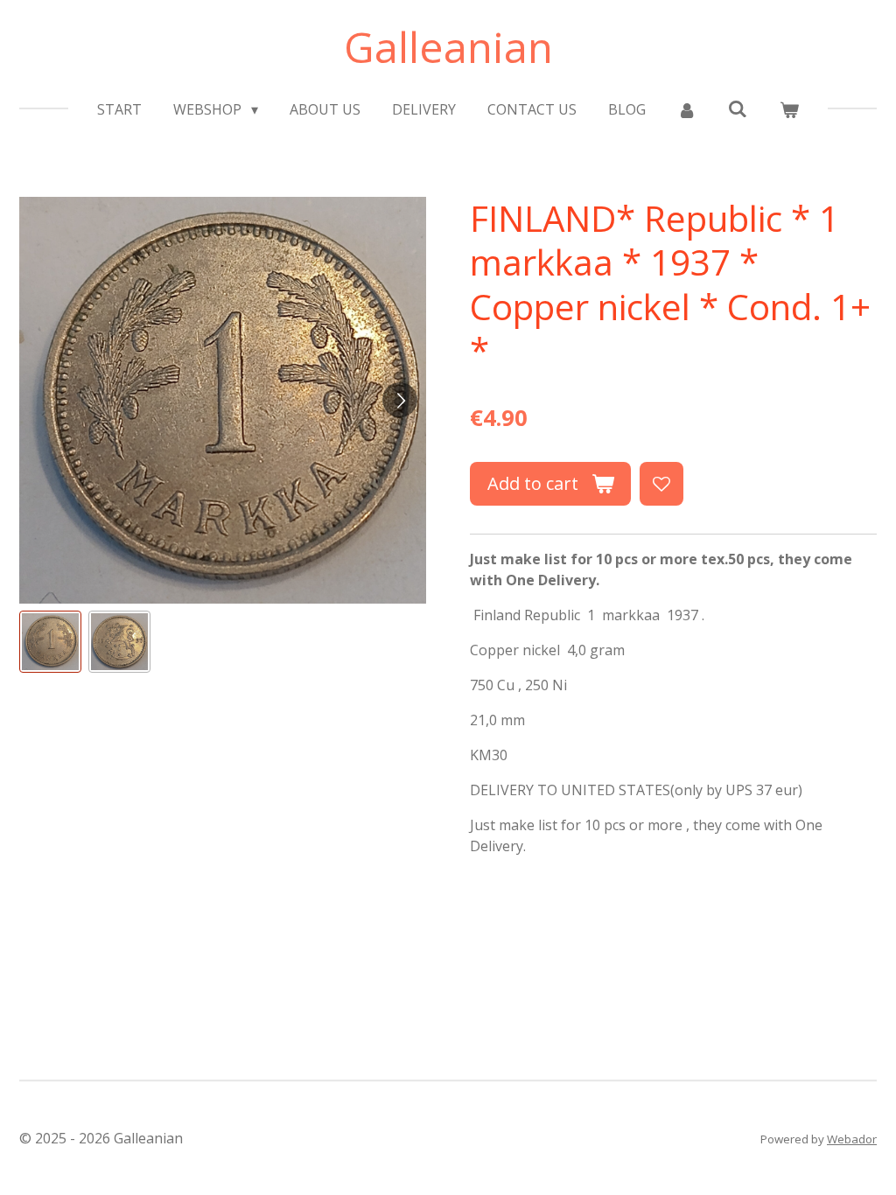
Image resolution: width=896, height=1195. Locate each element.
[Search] (738, 108)
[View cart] (788, 109)
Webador (852, 1139)
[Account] (687, 109)
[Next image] (399, 399)
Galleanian (448, 46)
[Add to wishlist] (661, 484)
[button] (50, 642)
